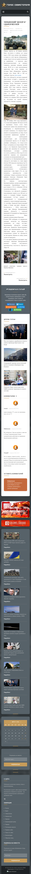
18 (9, 736)
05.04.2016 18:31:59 (9, 28)
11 (9, 733)
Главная (7, 824)
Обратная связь (9, 838)
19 (12, 736)
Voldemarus (7, 429)
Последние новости (10, 827)
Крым (6, 811)
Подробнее (7, 547)
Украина (6, 30)
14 (19, 733)
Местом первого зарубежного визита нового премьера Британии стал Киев (15, 342)
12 (12, 733)
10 (5, 733)
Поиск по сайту (9, 832)
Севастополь (8, 813)
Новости (19, 28)
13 (15, 733)
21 (19, 736)
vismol (5, 408)
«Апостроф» (17, 75)
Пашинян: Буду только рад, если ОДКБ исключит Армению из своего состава (15, 389)
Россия (7, 808)
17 (5, 736)
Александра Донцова (16, 30)
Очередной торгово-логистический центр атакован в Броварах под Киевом (15, 365)
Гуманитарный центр (10, 821)
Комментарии (8, 835)
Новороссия (8, 816)
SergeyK (6, 453)
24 (5, 738)
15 (22, 733)
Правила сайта (9, 830)
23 (25, 736)
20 (15, 736)
